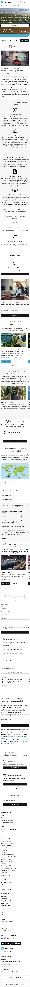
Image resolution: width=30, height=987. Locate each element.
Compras (3, 919)
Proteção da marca (5, 969)
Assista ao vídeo (6, 361)
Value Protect (4, 872)
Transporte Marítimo (6, 841)
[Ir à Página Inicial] (7, 949)
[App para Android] (16, 943)
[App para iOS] (6, 943)
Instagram (14, 938)
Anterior (2, 365)
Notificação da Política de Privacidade (10, 961)
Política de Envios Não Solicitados (9, 972)
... (8, 5)
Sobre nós (3, 914)
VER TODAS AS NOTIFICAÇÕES (15, 672)
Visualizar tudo (7, 660)
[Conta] (24, 2)
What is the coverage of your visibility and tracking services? (13, 521)
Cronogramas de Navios (7, 822)
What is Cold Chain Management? (12, 517)
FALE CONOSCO (15, 768)
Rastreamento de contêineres (8, 820)
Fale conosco (15, 25)
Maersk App (4, 898)
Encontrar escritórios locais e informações (16, 981)
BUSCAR (15, 441)
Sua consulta (4, 618)
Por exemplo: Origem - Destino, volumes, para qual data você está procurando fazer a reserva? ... (15, 628)
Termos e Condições (6, 956)
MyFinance (3, 896)
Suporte (20, 2)
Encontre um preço (15, 784)
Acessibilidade (4, 928)
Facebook (5, 938)
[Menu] (27, 2)
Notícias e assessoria (6, 882)
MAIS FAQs (5, 538)
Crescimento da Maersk (7, 930)
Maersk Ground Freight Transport (9, 868)
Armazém (3, 863)
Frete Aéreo (4, 852)
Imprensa (3, 923)
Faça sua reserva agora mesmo (15, 788)
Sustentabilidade (5, 926)
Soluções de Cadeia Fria (7, 859)
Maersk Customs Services (7, 843)
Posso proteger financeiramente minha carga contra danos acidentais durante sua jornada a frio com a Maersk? (13, 532)
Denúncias (3, 959)
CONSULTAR (15, 804)
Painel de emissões (5, 905)
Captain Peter (4, 903)
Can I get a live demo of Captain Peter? (13, 527)
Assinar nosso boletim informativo (16, 984)
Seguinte (27, 365)
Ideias (2, 887)
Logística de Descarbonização (8, 870)
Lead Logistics (4, 848)
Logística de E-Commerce (7, 854)
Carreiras (3, 912)
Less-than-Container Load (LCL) (8, 857)
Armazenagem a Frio (6, 866)
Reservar (3, 818)
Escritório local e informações (8, 829)
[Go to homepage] (6, 2)
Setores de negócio (5, 884)
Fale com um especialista (16, 977)
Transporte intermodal (6, 845)
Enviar (15, 725)
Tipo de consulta (5, 612)
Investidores (4, 917)
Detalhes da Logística (6, 889)
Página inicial (4, 5)
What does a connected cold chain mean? (12, 512)
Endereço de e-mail (6, 719)
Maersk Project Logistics (7, 861)
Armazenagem (4, 850)
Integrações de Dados (6, 901)
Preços (2, 815)
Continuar (15, 632)
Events (4, 677)
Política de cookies (5, 964)
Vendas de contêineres (6, 921)
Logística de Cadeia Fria (15, 5)
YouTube (8, 938)
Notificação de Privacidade (9, 743)
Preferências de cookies (7, 966)
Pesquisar (17, 2)
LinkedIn (2, 938)
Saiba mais (14, 583)
